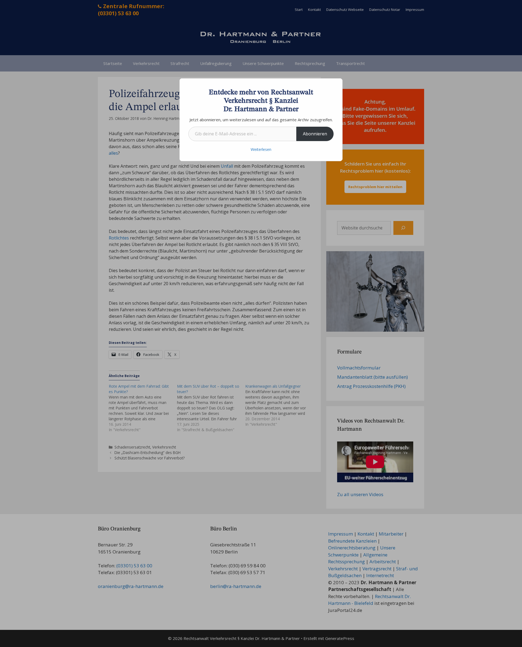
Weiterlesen (261, 149)
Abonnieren (315, 134)
